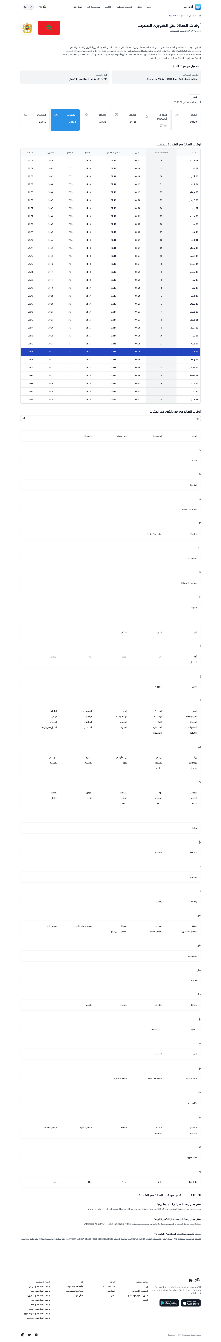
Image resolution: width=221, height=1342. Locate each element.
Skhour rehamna (189, 583)
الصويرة (123, 721)
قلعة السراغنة (154, 1078)
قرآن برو (79, 1295)
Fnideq (193, 534)
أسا (160, 656)
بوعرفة (53, 762)
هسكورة (192, 1157)
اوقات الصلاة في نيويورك (38, 1295)
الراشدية (158, 716)
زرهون (159, 901)
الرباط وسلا (121, 716)
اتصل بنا (78, 6)
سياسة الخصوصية (74, 1291)
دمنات (193, 877)
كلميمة (192, 1103)
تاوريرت (158, 798)
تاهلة (194, 798)
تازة (160, 792)
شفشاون (192, 956)
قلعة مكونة (120, 1078)
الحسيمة (157, 436)
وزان (55, 1182)
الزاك (160, 721)
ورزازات (89, 1182)
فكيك (158, 1054)
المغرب (182, 15)
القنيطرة (157, 727)
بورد (125, 762)
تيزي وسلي (121, 436)
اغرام (194, 711)
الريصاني (193, 721)
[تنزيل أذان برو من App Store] (191, 1303)
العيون (53, 721)
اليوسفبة (157, 732)
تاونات (124, 798)
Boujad (193, 485)
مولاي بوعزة (86, 1127)
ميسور (158, 1133)
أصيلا (124, 656)
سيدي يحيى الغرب (118, 931)
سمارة (124, 926)
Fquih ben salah (154, 534)
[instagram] (22, 1334)
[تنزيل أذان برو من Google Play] (169, 1303)
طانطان (158, 1005)
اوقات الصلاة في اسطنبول (37, 1318)
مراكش (193, 1127)
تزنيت (89, 798)
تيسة (159, 803)
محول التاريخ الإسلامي (137, 1295)
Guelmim (192, 558)
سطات (158, 926)
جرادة (194, 828)
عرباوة (194, 1029)
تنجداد (194, 803)
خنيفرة (158, 852)
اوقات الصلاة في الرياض (39, 1309)
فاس (194, 1054)
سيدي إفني (51, 926)
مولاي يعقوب (50, 1127)
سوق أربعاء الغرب (83, 926)
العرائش (88, 721)
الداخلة (54, 711)
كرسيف (88, 436)
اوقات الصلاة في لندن (40, 1291)
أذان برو (188, 6)
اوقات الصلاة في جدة (40, 1304)
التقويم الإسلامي (124, 6)
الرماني (89, 716)
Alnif (194, 460)
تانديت (54, 792)
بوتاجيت (193, 762)
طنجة (89, 1005)
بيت (149, 6)
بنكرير (89, 757)
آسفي (124, 632)
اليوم (195, 96)
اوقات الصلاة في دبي (40, 1300)
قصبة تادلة (191, 1078)
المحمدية (87, 727)
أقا (90, 656)
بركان (159, 757)
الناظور (193, 732)
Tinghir (193, 607)
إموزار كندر (157, 686)
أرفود (194, 436)
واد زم (159, 1182)
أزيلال (194, 656)
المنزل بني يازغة (49, 727)
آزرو (195, 632)
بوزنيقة (88, 762)
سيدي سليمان (189, 931)
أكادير (54, 656)
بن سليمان (121, 757)
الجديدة (158, 711)
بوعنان (193, 768)
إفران (194, 686)
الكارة (124, 727)
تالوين (89, 792)
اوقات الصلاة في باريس (39, 1286)
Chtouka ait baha (188, 509)
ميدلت (193, 1133)
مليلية (124, 1127)
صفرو (194, 980)
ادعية (108, 6)
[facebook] (36, 1334)
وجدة (124, 1182)
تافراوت (123, 792)
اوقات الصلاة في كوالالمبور (37, 1313)
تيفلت (123, 803)
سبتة (194, 926)
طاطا (194, 1005)
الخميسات (86, 711)
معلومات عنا (93, 6)
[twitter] (29, 1334)
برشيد (194, 757)
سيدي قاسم (156, 931)
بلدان (139, 6)
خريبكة (193, 852)
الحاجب (123, 711)
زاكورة (193, 901)
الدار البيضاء (191, 716)
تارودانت (193, 792)
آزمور (160, 632)
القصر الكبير (191, 727)
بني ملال (52, 757)
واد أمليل (192, 1182)
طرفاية (123, 1005)
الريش (54, 716)
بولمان (158, 768)
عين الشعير (156, 1029)
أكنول (193, 662)
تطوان (54, 798)
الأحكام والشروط (75, 1286)
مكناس (158, 1127)
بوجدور (158, 762)
